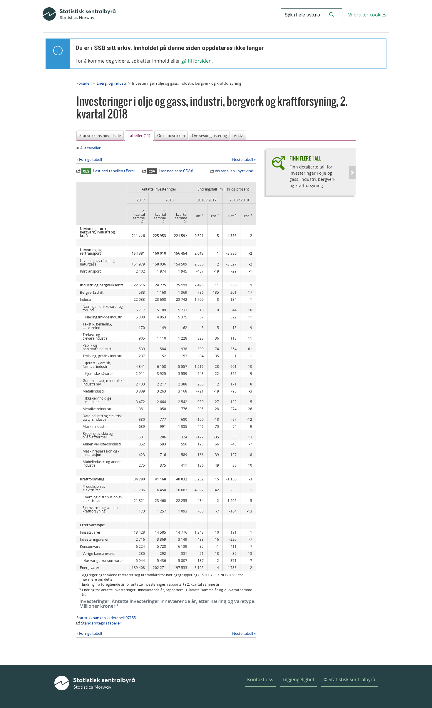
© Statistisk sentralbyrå (349, 679)
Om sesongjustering (209, 135)
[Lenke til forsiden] (79, 14)
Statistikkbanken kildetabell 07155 (106, 617)
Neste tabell (242, 159)
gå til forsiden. (197, 61)
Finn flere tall (305, 158)
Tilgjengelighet (298, 679)
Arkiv (238, 135)
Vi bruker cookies (367, 14)
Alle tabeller (90, 148)
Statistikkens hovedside (100, 135)
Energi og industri (112, 83)
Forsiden (84, 83)
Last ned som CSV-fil (176, 170)
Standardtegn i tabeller (101, 623)
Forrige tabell (90, 159)
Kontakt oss (260, 679)
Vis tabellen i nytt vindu (235, 170)
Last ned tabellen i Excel (114, 170)
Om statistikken (171, 135)
